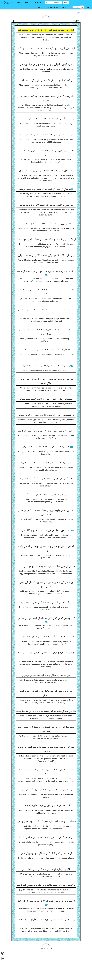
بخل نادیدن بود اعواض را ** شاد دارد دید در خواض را (46, 675)
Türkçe (83, 13)
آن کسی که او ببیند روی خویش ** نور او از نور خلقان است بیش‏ (46, 431)
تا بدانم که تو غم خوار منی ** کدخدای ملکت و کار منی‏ (46, 494)
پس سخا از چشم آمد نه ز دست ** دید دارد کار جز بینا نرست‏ (44, 711)
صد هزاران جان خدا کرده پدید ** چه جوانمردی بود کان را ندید (46, 566)
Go (82, 7)
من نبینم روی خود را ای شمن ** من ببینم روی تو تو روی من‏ (46, 415)
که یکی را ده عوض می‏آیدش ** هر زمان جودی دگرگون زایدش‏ (46, 636)
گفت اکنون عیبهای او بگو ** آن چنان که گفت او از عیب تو (46, 478)
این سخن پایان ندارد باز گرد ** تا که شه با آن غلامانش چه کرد (46, 48)
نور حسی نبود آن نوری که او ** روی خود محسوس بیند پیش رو (46, 462)
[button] (18, 2)
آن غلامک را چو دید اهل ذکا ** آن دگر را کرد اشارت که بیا (46, 80)
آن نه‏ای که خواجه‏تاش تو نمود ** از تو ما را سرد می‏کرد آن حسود (46, 271)
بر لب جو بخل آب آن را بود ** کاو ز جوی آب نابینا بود (46, 602)
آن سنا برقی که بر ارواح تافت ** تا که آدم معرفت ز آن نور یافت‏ (46, 901)
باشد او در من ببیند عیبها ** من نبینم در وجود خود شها (44, 365)
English (78, 13)
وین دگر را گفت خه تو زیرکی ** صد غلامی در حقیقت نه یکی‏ (46, 255)
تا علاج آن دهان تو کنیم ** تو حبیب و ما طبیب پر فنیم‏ (44, 189)
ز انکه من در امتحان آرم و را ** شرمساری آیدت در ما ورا (46, 789)
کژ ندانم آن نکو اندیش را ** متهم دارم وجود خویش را (46, 349)
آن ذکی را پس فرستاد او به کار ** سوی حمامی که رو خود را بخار (46, 239)
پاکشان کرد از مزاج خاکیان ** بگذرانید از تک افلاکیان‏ (46, 869)
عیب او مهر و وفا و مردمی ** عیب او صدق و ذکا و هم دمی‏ (44, 530)
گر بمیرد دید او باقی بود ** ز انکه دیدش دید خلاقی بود (44, 446)
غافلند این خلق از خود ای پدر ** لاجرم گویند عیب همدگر (46, 399)
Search (66, 2)
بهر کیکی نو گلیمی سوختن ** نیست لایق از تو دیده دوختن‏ (46, 205)
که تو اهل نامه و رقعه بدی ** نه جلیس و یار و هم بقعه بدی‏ (46, 170)
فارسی (89, 13)
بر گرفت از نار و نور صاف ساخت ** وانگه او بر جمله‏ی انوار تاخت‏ (46, 885)
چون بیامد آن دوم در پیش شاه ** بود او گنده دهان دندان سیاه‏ (46, 119)
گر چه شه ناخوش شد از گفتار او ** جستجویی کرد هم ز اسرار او (46, 134)
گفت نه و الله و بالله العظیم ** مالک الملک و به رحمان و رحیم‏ (44, 821)
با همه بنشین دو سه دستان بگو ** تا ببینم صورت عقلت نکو (46, 223)
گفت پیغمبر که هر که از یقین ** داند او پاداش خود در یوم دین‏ (46, 618)
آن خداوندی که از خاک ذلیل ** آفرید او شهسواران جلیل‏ (46, 853)
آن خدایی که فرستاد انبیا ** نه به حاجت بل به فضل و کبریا (46, 837)
